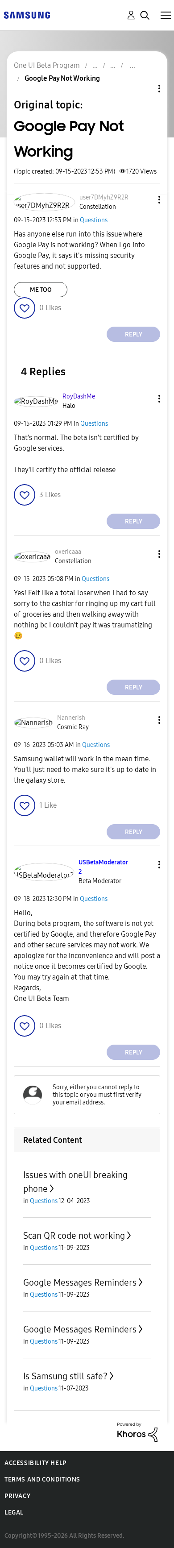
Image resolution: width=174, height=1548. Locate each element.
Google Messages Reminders (80, 1282)
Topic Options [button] (144, 88)
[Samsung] (27, 14)
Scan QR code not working (74, 1235)
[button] (144, 200)
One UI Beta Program (47, 65)
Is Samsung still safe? (65, 1376)
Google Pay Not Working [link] (62, 78)
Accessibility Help (35, 1463)
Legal (14, 1512)
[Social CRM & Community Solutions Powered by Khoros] (137, 1432)
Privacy (17, 1496)
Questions (94, 220)
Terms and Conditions (42, 1479)
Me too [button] (41, 290)
